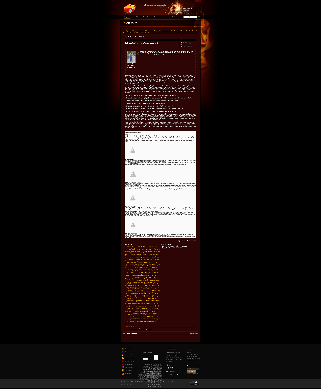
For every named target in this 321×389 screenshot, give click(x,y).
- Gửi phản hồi (194, 333)
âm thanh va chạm (133, 269)
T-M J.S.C (194, 383)
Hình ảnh (171, 357)
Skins (197, 1)
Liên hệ (173, 17)
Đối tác (170, 356)
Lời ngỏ (189, 352)
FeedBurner (195, 373)
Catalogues (175, 354)
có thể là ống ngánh (142, 251)
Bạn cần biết (186, 31)
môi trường (132, 316)
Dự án (128, 31)
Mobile (130, 384)
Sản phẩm (164, 17)
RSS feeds (150, 352)
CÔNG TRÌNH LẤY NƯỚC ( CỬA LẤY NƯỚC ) (136, 329)
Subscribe (190, 371)
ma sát (140, 269)
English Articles (144, 32)
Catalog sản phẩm (164, 31)
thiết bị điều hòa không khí (144, 295)
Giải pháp (155, 17)
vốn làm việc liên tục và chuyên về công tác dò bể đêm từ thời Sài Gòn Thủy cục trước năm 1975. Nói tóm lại (142, 308)
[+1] (156, 357)
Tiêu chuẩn (146, 17)
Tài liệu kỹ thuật (176, 31)
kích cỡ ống (148, 270)
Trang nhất (127, 17)
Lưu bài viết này (187, 46)
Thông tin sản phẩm (138, 31)
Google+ (145, 352)
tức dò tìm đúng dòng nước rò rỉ (142, 311)
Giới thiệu (136, 17)
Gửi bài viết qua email (189, 43)
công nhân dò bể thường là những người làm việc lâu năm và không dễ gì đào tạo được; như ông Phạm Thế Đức (142, 303)
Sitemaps (170, 361)
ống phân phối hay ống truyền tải (150, 366)
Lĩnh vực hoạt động (151, 31)
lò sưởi (134, 295)
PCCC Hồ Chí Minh (132, 32)
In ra (184, 44)
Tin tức (175, 352)
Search (199, 16)
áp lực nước (130, 272)
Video (176, 359)
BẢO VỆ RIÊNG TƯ (138, 381)
